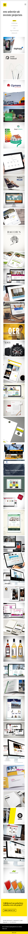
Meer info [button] (4, 928)
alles (14, 20)
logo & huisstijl (14, 30)
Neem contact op (9, 910)
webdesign (14, 23)
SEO (14, 28)
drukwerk (14, 33)
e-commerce (14, 25)
